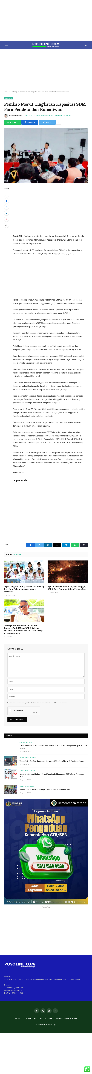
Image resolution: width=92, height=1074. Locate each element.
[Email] (6, 225)
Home (18, 1019)
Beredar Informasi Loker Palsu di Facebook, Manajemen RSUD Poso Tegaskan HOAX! (52, 775)
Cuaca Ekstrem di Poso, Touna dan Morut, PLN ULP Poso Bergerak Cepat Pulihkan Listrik (53, 747)
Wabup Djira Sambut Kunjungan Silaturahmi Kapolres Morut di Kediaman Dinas (52, 761)
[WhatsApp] (6, 194)
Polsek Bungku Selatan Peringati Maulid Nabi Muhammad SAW (45, 789)
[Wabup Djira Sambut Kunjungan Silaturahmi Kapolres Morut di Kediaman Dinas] (10, 761)
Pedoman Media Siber (66, 1019)
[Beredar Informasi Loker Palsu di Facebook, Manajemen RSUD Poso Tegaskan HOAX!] (10, 774)
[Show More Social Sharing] (58, 122)
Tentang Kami (46, 1019)
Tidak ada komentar (43, 115)
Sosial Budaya (26, 742)
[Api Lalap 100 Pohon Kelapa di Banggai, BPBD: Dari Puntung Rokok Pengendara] (68, 571)
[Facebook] (6, 200)
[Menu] (6, 45)
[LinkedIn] (6, 213)
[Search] (85, 45)
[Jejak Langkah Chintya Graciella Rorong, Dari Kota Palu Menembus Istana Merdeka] (24, 571)
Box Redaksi (29, 1019)
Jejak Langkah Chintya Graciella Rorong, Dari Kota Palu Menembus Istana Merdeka (24, 589)
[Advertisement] (46, 20)
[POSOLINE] (46, 45)
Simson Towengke (15, 115)
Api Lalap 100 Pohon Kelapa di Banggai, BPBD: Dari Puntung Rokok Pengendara (67, 587)
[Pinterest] (6, 219)
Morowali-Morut (28, 758)
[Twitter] (6, 206)
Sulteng (8, 98)
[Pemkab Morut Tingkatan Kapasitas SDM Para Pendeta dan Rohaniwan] (46, 155)
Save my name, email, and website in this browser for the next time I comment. (38, 703)
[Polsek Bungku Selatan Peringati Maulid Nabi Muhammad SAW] (10, 789)
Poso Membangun (27, 771)
